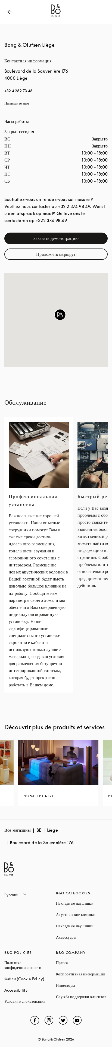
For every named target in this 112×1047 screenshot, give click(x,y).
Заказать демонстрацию (67, 239)
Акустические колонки (82, 914)
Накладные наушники (82, 903)
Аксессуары (82, 937)
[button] (60, 314)
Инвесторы (82, 985)
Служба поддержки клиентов (82, 996)
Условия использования (30, 1001)
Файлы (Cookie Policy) (30, 978)
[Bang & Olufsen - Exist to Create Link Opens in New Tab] (56, 17)
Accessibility (30, 990)
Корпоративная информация (82, 974)
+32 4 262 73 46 (18, 90)
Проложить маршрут (69, 255)
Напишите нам (16, 103)
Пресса (82, 962)
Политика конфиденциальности (30, 965)
